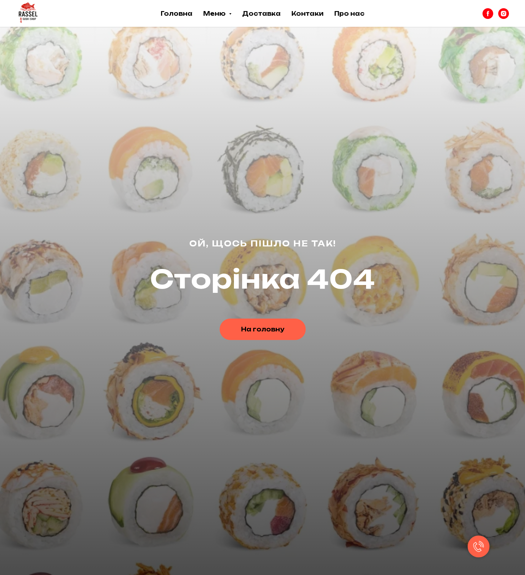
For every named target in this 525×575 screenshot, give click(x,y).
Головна (176, 13)
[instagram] (503, 13)
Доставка (261, 13)
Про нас (349, 13)
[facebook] (487, 13)
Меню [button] (215, 13)
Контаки (307, 13)
